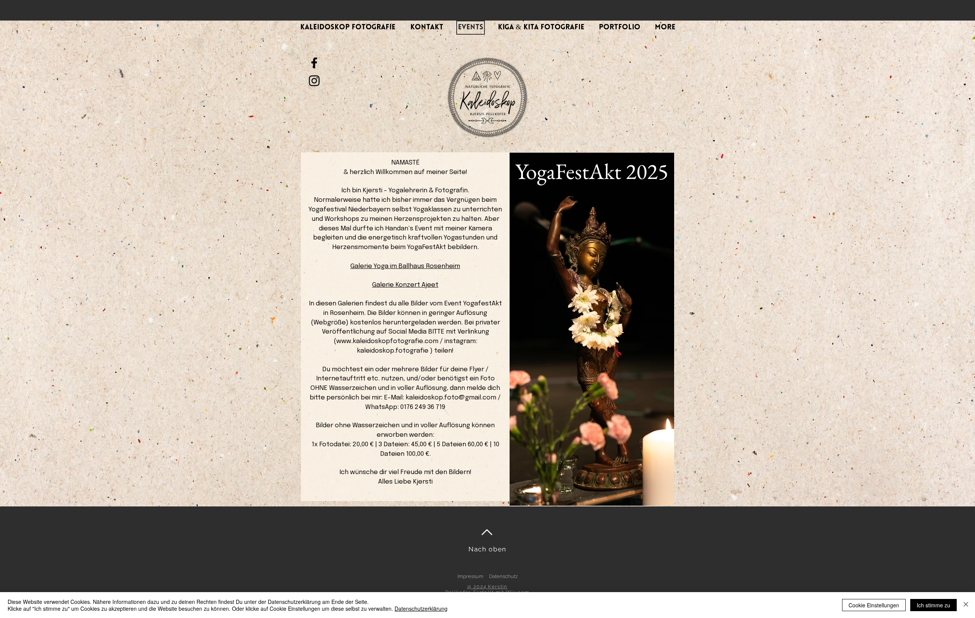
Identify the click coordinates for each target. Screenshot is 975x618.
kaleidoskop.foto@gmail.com (451, 397)
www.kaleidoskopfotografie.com (387, 341)
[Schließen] (965, 605)
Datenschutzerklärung (421, 608)
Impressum (470, 576)
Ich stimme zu (933, 605)
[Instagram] (314, 80)
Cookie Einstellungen (874, 605)
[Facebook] (314, 63)
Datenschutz (503, 576)
